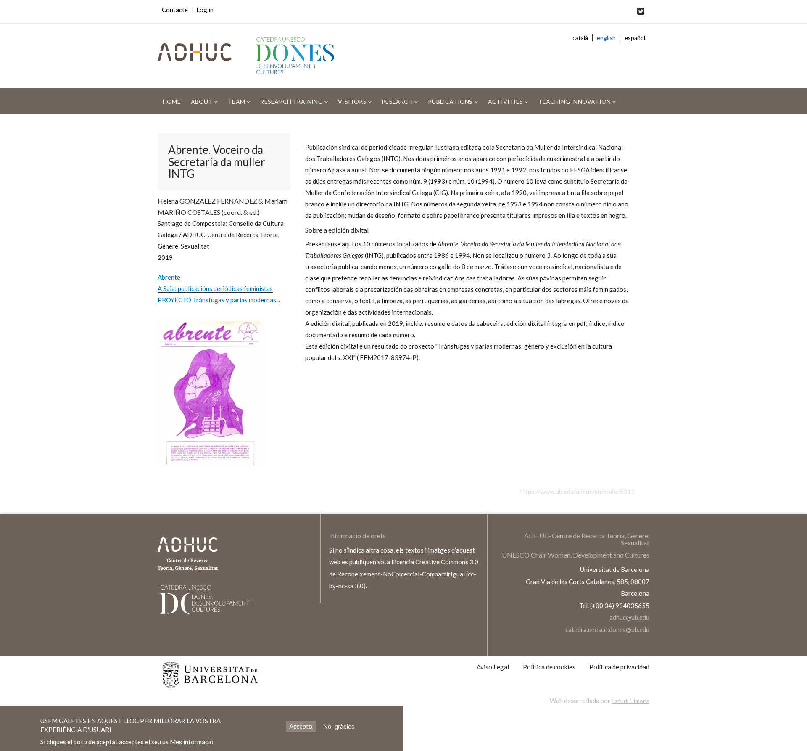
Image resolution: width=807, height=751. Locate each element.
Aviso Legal (493, 667)
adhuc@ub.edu (629, 617)
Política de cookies (549, 667)
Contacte (175, 9)
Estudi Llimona (630, 700)
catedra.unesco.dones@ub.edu (607, 629)
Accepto (300, 726)
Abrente (169, 277)
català (580, 37)
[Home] (299, 56)
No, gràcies (339, 726)
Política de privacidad (619, 667)
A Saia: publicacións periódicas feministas (215, 288)
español (635, 37)
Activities (506, 101)
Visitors (353, 101)
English (606, 37)
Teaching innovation (575, 101)
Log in (205, 9)
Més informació (192, 742)
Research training (292, 101)
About (202, 101)
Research (398, 101)
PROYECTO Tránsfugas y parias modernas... (219, 300)
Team (237, 101)
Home (172, 101)
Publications (451, 101)
